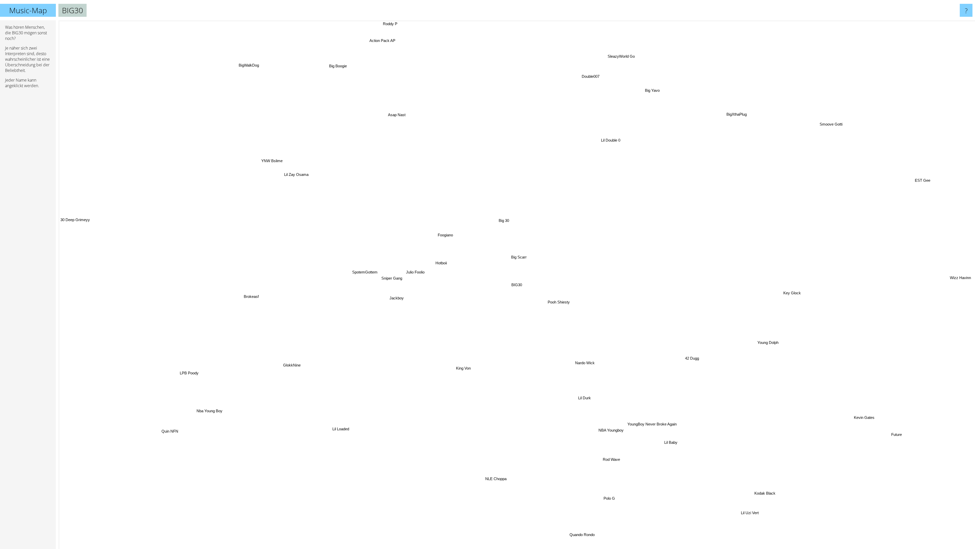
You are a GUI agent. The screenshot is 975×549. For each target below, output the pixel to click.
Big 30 (504, 220)
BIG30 (516, 285)
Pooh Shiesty (558, 302)
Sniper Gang (390, 278)
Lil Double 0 (609, 140)
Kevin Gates (862, 419)
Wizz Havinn (962, 239)
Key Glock (791, 294)
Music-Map (28, 10)
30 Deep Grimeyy (75, 218)
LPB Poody (187, 373)
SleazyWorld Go (618, 57)
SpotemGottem (368, 270)
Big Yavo (649, 89)
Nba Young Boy (207, 410)
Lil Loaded (338, 429)
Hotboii (441, 263)
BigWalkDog (252, 64)
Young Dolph (766, 343)
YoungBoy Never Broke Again (649, 425)
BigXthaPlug (737, 115)
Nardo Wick (585, 363)
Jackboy (396, 298)
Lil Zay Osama (297, 174)
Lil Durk (583, 398)
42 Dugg (691, 359)
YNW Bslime (271, 161)
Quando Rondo (577, 535)
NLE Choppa (492, 479)
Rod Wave (608, 460)
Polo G (607, 499)
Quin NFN (168, 431)
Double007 (589, 77)
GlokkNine (290, 365)
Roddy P (393, 24)
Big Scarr (518, 257)
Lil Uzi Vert (746, 514)
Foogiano (445, 235)
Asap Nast (395, 115)
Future (893, 437)
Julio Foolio (413, 271)
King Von (462, 368)
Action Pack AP (386, 40)
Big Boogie (340, 65)
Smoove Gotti (832, 126)
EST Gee (930, 187)
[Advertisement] (28, 170)
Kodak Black (759, 495)
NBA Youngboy (608, 431)
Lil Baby (668, 443)
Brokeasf (250, 297)
